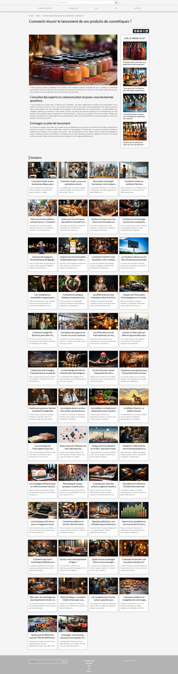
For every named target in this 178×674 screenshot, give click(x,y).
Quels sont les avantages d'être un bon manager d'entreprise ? (103, 562)
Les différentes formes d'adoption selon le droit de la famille (103, 297)
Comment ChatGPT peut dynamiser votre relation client (103, 260)
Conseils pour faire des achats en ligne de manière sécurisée (103, 486)
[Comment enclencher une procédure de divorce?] (133, 548)
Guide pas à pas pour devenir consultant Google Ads (42, 409)
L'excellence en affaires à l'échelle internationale (133, 485)
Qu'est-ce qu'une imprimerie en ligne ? (73, 560)
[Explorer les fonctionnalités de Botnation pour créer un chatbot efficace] (73, 245)
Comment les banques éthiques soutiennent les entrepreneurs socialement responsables (73, 298)
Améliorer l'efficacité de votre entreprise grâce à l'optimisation (134, 448)
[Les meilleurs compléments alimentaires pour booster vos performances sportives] (103, 397)
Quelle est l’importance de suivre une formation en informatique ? (103, 222)
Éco (96, 8)
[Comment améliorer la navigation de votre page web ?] (133, 586)
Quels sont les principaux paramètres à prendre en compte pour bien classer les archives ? (73, 223)
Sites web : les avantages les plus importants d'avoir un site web (42, 600)
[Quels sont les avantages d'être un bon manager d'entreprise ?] (103, 548)
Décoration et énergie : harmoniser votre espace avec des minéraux (103, 184)
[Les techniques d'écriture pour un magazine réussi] (42, 510)
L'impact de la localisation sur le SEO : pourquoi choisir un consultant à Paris (103, 448)
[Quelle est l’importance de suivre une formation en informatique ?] (103, 208)
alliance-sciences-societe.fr (47, 107)
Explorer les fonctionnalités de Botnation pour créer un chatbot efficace (73, 260)
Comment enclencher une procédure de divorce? (134, 560)
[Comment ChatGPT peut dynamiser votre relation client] (103, 245)
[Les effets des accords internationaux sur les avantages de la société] (103, 321)
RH (116, 8)
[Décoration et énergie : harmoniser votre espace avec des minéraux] (103, 170)
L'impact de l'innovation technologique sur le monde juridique (134, 297)
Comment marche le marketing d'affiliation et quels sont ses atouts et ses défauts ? (42, 563)
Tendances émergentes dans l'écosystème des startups (134, 371)
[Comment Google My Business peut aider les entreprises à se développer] (42, 321)
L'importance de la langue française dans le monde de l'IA (42, 373)
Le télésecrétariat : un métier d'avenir (134, 409)
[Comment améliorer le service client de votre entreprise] (73, 510)
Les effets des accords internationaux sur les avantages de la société (103, 335)
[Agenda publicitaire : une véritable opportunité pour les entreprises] (103, 510)
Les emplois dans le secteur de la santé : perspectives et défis (73, 411)
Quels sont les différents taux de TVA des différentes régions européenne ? (42, 638)
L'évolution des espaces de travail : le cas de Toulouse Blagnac (73, 335)
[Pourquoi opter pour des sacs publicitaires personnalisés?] (135, 50)
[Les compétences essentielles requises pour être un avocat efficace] (42, 283)
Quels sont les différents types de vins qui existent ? (133, 143)
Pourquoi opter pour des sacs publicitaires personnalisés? (134, 63)
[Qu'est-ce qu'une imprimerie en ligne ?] (73, 548)
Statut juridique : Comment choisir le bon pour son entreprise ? (73, 600)
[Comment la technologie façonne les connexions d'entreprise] (133, 208)
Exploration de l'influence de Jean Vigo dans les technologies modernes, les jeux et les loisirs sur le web (73, 449)
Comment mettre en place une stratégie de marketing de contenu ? (134, 116)
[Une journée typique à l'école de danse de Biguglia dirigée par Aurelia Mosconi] (42, 245)
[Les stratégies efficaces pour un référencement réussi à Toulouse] (42, 472)
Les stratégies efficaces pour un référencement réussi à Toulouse (42, 486)
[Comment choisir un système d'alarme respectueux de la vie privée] (133, 170)
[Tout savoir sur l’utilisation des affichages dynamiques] (135, 77)
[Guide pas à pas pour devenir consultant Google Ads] (42, 397)
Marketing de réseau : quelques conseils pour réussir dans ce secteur (73, 486)
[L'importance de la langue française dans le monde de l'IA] (42, 359)
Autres (137, 8)
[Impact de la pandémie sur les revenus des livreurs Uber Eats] (133, 510)
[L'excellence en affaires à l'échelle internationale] (133, 472)
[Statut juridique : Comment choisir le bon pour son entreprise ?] (73, 586)
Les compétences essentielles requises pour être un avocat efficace (43, 297)
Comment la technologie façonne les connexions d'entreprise (133, 222)
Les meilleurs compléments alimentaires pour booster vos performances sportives (103, 411)
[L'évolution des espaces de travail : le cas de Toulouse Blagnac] (73, 321)
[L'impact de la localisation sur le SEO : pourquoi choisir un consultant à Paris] (103, 434)
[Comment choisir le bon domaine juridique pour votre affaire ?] (42, 170)
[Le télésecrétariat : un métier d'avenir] (133, 397)
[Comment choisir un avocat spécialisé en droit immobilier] (73, 170)
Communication (44, 8)
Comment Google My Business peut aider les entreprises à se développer (42, 335)
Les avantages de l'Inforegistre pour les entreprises (42, 448)
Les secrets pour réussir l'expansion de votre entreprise (103, 373)
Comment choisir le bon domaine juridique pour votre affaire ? (42, 184)
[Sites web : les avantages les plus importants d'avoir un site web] (42, 586)
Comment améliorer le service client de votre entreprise (72, 524)
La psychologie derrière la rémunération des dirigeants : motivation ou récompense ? (73, 374)
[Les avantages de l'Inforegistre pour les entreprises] (42, 434)
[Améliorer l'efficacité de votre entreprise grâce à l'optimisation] (133, 434)
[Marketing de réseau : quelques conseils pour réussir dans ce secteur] (73, 472)
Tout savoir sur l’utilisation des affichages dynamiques (134, 89)
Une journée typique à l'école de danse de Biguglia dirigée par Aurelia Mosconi (42, 260)
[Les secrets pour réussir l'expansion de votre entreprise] (103, 359)
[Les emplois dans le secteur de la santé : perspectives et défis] (73, 397)
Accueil (31, 16)
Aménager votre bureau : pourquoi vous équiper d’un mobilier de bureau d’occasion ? (73, 639)
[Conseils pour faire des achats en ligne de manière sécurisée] (103, 472)
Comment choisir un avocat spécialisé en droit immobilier (73, 184)
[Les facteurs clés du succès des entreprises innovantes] (133, 245)
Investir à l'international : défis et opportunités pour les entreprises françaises (134, 335)
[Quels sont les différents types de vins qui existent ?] (135, 131)
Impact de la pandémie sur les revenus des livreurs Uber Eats (134, 524)
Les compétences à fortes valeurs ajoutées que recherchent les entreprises (103, 600)
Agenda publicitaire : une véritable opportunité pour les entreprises (103, 524)
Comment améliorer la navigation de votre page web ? (134, 600)
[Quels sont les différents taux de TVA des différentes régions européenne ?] (42, 623)
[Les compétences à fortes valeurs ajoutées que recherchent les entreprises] (103, 586)
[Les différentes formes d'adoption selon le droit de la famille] (103, 283)
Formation (73, 8)
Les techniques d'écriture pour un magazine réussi (42, 522)
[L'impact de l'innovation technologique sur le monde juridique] (133, 283)
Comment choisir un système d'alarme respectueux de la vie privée (134, 184)
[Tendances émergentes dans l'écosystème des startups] (133, 359)
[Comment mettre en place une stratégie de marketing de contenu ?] (135, 103)
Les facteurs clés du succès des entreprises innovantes (133, 258)
